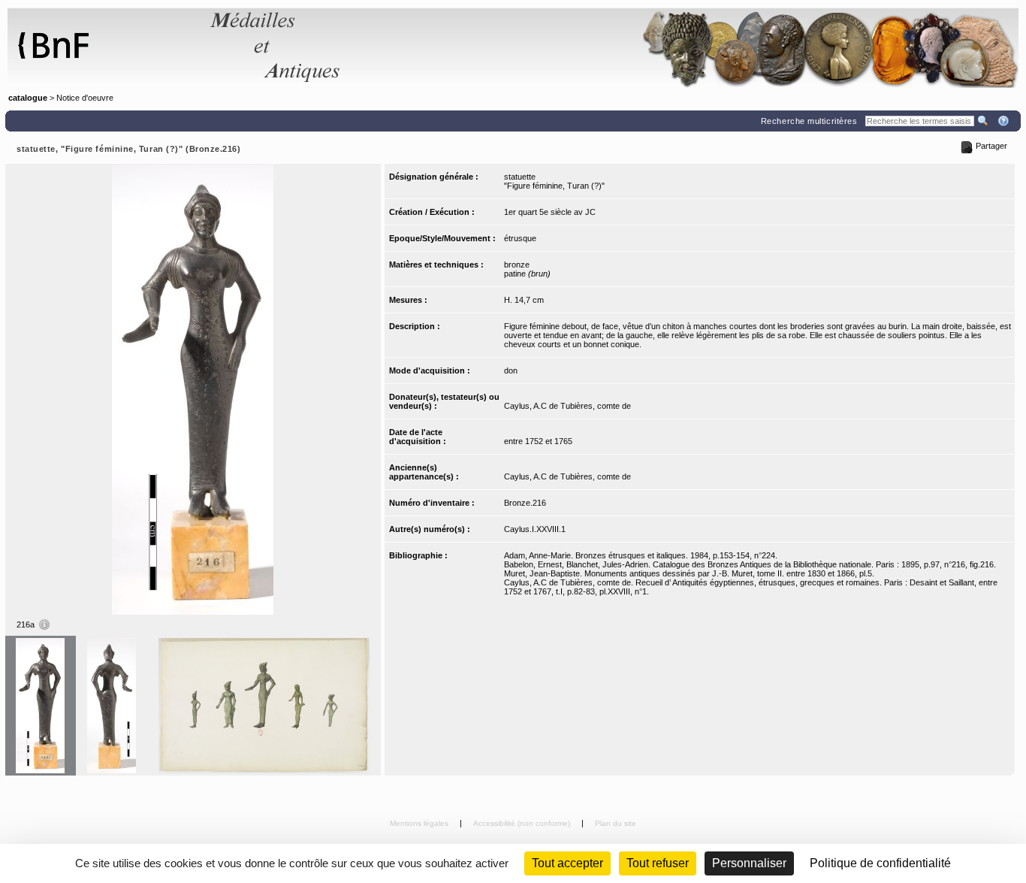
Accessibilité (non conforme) (522, 823)
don (511, 370)
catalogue (27, 97)
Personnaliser (749, 863)
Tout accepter (567, 863)
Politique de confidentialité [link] (880, 863)
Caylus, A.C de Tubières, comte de (567, 405)
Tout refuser (657, 863)
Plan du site (615, 823)
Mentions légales (420, 823)
